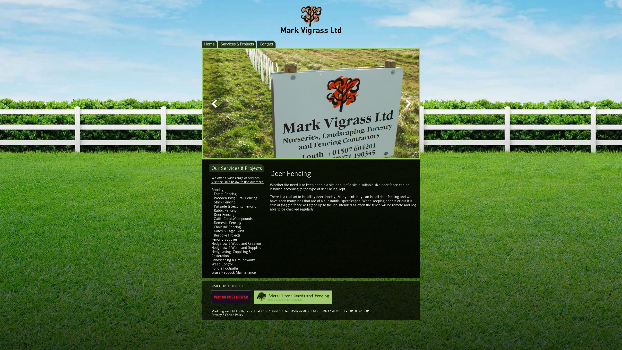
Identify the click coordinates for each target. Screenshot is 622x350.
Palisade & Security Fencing (235, 206)
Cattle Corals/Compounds (233, 219)
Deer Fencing (224, 215)
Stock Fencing (224, 202)
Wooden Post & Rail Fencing (235, 198)
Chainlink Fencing (227, 227)
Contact (266, 44)
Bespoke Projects (227, 235)
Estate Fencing (225, 194)
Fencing (217, 190)
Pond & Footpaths (225, 268)
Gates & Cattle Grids (229, 231)
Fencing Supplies (224, 239)
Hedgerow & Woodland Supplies (236, 248)
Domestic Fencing (227, 223)
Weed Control (222, 264)
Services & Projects (237, 44)
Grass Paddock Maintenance (233, 273)
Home (209, 44)
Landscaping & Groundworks (233, 260)
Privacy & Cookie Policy (227, 315)
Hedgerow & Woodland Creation (236, 244)
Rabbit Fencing (225, 211)
